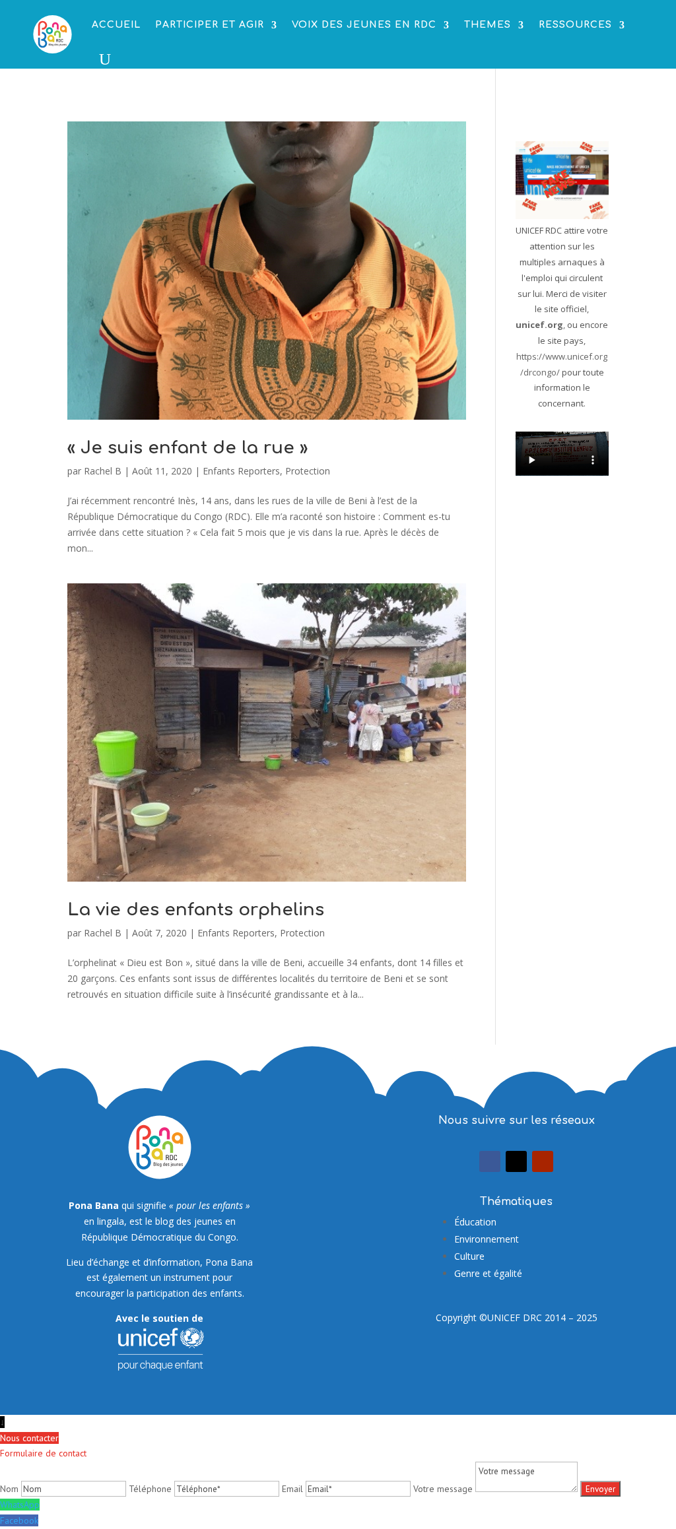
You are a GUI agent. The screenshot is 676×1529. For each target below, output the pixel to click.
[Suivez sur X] (516, 1161)
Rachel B (102, 471)
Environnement (486, 1239)
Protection (307, 471)
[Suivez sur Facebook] (489, 1161)
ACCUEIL (116, 25)
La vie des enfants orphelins (195, 909)
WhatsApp (20, 1505)
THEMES (487, 25)
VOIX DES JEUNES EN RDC (364, 25)
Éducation (475, 1222)
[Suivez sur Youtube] (542, 1161)
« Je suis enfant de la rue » (187, 447)
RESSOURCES (575, 25)
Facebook (19, 1520)
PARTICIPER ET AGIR (209, 25)
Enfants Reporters (241, 471)
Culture (469, 1256)
